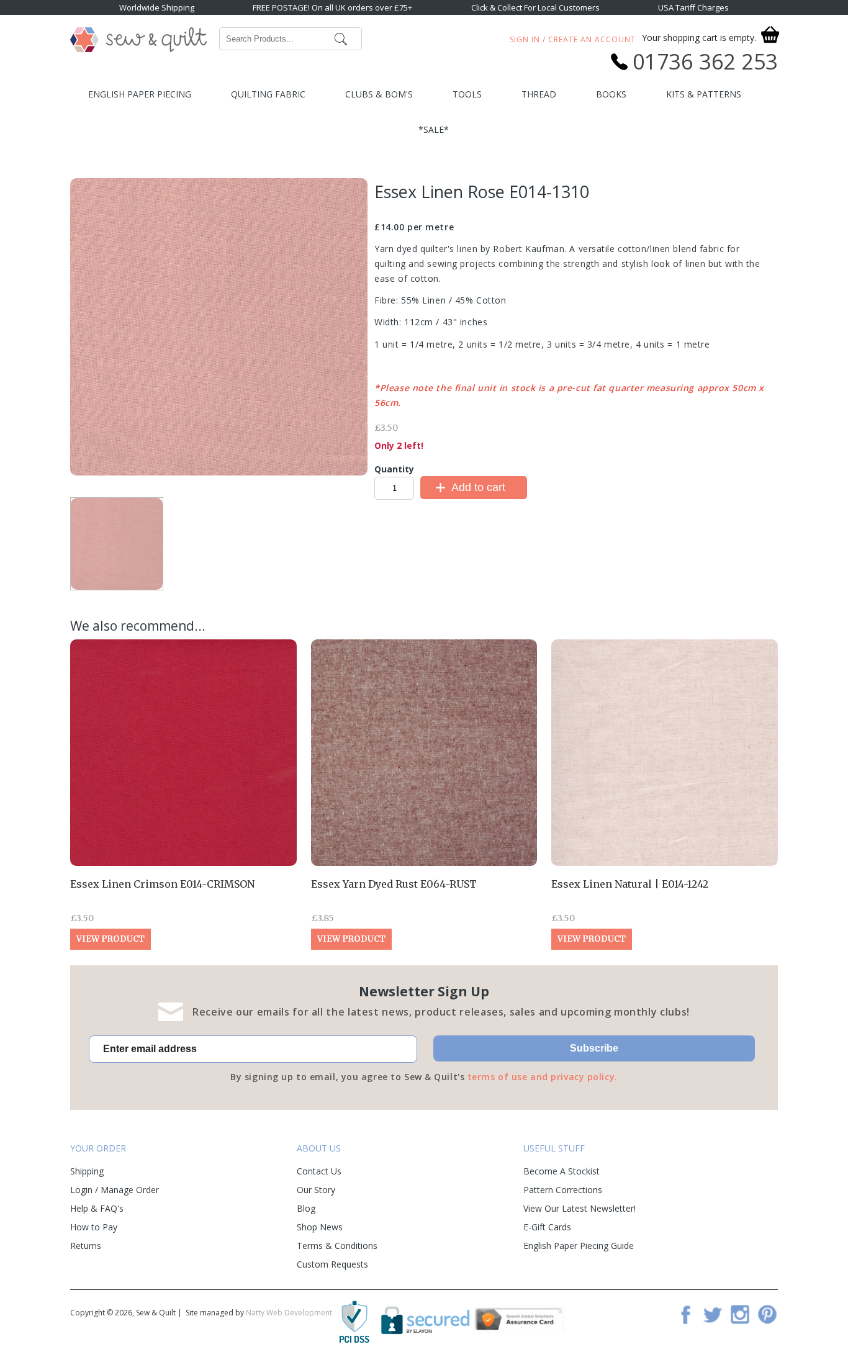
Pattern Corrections (562, 1190)
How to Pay (93, 1227)
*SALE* (433, 129)
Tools (467, 94)
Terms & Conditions (337, 1245)
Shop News (320, 1227)
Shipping (87, 1171)
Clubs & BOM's (379, 94)
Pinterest (767, 1314)
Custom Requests (332, 1264)
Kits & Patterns (703, 94)
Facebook (685, 1314)
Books (611, 94)
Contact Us (319, 1171)
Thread (538, 94)
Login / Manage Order (114, 1190)
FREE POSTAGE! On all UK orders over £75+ (332, 7)
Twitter (712, 1314)
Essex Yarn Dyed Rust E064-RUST (394, 884)
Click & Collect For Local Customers (535, 7)
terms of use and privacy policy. (542, 1077)
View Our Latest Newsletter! (579, 1208)
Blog (306, 1208)
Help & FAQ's (97, 1208)
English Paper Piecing (139, 94)
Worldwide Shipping (156, 7)
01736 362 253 (705, 61)
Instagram (740, 1314)
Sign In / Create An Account (573, 39)
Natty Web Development (289, 1312)
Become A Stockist (561, 1171)
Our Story (316, 1190)
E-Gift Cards (547, 1227)
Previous (183, 484)
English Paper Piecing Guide (578, 1245)
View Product (110, 939)
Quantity (394, 469)
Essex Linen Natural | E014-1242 (629, 884)
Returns (85, 1245)
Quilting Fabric (268, 94)
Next (254, 483)
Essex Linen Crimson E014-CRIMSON (162, 884)
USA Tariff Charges (693, 7)
